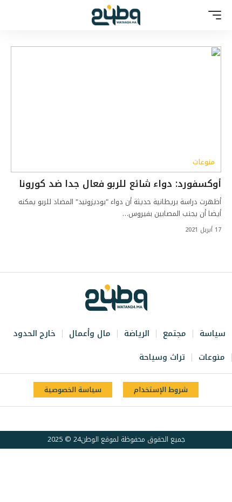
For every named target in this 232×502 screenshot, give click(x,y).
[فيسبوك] (145, 419)
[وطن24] (116, 15)
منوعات (204, 162)
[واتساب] (97, 419)
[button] (212, 15)
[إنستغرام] (109, 419)
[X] (133, 419)
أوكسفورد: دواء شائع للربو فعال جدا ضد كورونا (120, 183)
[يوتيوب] (121, 419)
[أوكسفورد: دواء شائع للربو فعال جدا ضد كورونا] (116, 109)
